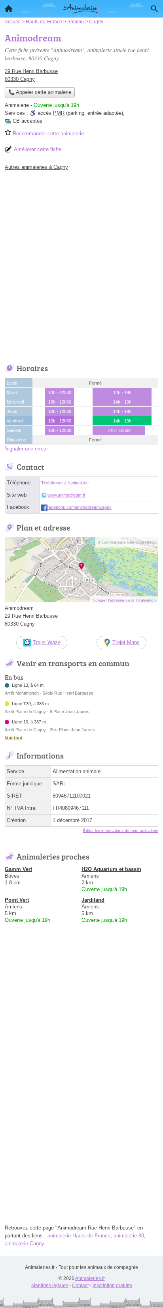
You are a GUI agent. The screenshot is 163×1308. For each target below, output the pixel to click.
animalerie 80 (129, 1236)
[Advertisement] (81, 265)
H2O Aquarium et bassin (111, 869)
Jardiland (93, 900)
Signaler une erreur (26, 449)
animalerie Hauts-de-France (78, 1236)
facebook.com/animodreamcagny (79, 507)
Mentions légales (49, 1285)
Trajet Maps (126, 642)
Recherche (154, 8)
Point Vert (17, 900)
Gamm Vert (18, 869)
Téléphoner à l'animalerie (65, 482)
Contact (80, 1285)
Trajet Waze (47, 642)
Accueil (8, 8)
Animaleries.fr (90, 1278)
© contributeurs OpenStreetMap (127, 542)
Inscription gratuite (112, 1285)
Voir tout (14, 737)
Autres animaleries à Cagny (36, 167)
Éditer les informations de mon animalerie (120, 830)
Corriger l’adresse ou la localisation (124, 600)
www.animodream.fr (66, 495)
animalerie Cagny (24, 1243)
